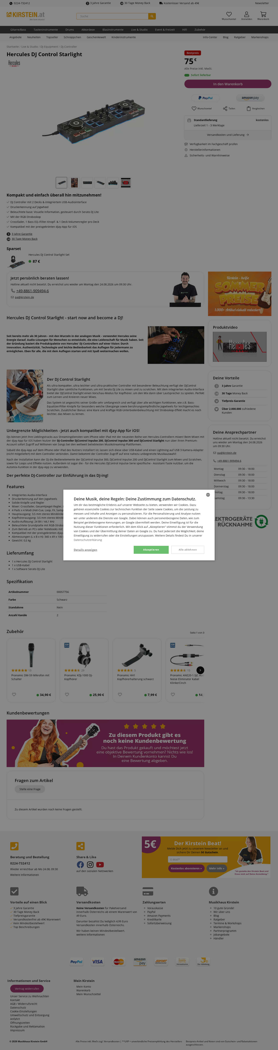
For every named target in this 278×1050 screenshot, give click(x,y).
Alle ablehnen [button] (188, 549)
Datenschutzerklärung (88, 540)
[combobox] (208, 495)
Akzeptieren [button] (151, 549)
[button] (85, 550)
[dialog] (139, 525)
